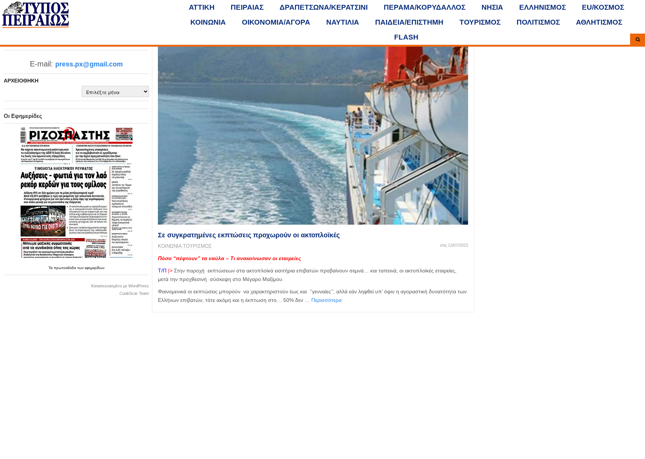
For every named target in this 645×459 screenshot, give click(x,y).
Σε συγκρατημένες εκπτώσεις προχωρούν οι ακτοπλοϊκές (249, 235)
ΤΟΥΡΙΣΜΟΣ (480, 22)
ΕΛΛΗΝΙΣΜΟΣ (542, 7)
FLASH (406, 37)
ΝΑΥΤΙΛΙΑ (342, 22)
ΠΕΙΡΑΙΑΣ (247, 7)
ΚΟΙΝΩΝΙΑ (208, 22)
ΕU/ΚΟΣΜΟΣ (603, 7)
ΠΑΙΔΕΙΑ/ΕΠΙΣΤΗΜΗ (409, 22)
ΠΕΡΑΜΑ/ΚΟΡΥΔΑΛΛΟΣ (424, 7)
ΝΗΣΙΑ (492, 7)
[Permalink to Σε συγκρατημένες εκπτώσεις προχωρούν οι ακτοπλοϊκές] (313, 134)
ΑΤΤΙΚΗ (202, 7)
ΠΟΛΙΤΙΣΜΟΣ (538, 22)
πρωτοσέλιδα (65, 268)
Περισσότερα (326, 300)
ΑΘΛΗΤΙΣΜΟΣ (599, 22)
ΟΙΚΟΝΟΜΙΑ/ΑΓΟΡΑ (276, 22)
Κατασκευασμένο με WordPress (120, 286)
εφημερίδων (95, 268)
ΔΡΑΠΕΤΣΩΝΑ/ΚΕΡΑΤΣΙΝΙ (324, 7)
